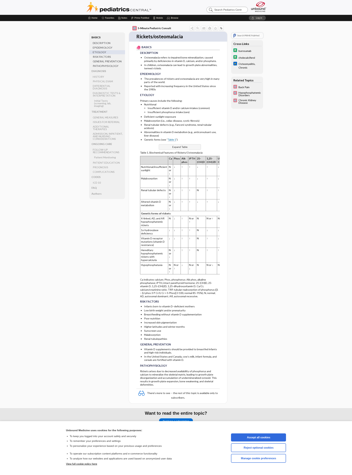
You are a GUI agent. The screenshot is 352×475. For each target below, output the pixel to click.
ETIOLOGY (99, 52)
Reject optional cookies (259, 447)
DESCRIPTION (101, 43)
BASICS (95, 37)
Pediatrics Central (132, 7)
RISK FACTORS (102, 56)
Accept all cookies (258, 437)
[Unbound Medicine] (259, 6)
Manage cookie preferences (258, 458)
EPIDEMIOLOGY (102, 47)
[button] (173, 18)
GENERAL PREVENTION (107, 61)
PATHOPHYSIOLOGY (105, 65)
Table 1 (172, 139)
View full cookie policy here (81, 463)
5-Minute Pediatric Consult (154, 28)
